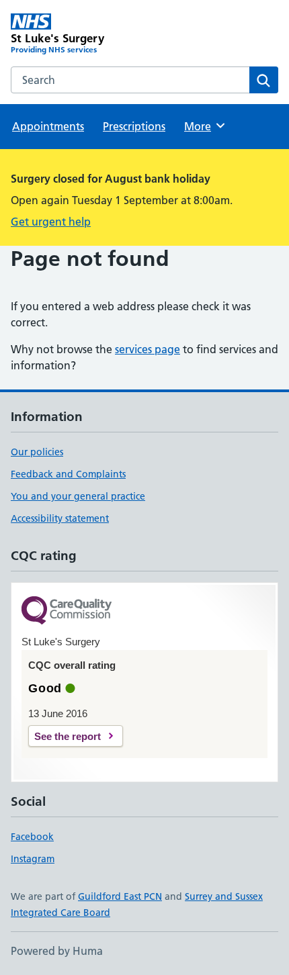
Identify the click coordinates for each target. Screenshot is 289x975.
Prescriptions (134, 126)
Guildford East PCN (120, 896)
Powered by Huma (57, 951)
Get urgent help (51, 221)
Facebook (32, 837)
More (203, 126)
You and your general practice (78, 496)
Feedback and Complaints (68, 474)
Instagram (32, 859)
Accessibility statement (60, 518)
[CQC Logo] (67, 611)
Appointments (48, 126)
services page (147, 349)
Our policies (37, 452)
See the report (67, 736)
